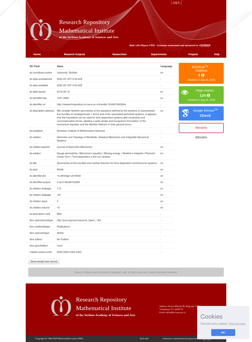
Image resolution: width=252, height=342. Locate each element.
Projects (193, 54)
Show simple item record (44, 261)
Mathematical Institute (87, 30)
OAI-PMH (109, 338)
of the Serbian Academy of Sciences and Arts (88, 37)
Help (217, 54)
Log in (176, 2)
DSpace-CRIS (148, 45)
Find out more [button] (237, 323)
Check (205, 115)
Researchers (119, 54)
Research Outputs (74, 54)
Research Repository (84, 22)
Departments (159, 54)
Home (37, 54)
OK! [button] (223, 332)
